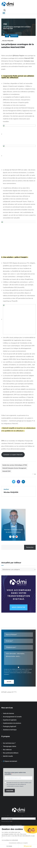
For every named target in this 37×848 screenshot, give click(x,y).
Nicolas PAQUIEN (7, 40)
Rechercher (30, 547)
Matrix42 (14, 35)
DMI (7, 35)
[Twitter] (13, 481)
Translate (16, 821)
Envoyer (9, 681)
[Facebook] (18, 481)
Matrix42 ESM (29, 58)
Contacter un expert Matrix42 (13, 455)
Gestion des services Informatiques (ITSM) (14, 465)
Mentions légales (6, 825)
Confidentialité (17, 825)
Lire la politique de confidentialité (10, 840)
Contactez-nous (29, 61)
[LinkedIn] (23, 481)
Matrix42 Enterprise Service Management (14, 468)
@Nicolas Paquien (18, 56)
